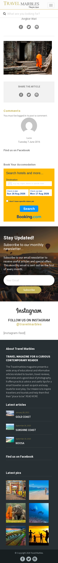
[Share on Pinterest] (37, 27)
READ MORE (32, 396)
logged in (21, 115)
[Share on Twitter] (29, 27)
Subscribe (29, 290)
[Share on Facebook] (21, 27)
